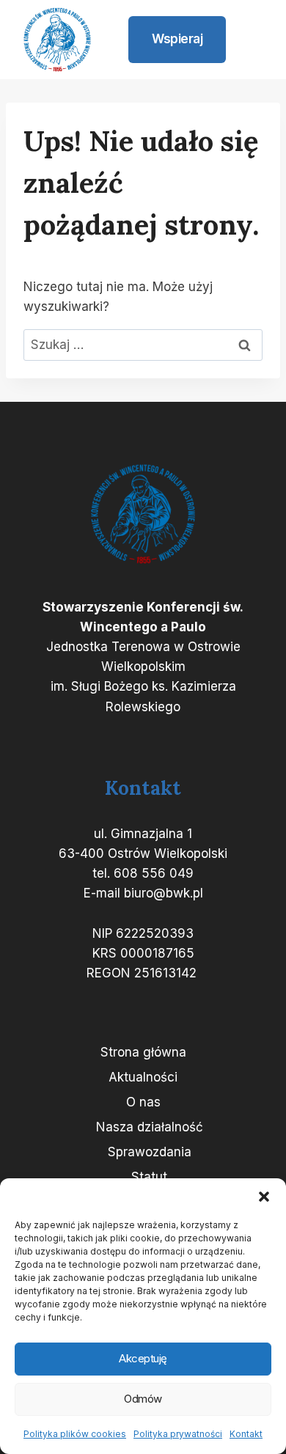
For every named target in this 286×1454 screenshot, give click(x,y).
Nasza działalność (149, 1127)
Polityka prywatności (177, 1433)
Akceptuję (143, 1358)
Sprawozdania (149, 1152)
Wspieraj (177, 39)
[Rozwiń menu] (250, 39)
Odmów (143, 1399)
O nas (143, 1102)
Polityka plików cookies (74, 1433)
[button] (264, 1196)
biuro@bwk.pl (163, 893)
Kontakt (246, 1433)
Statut (149, 1177)
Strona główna (143, 1052)
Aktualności (143, 1077)
